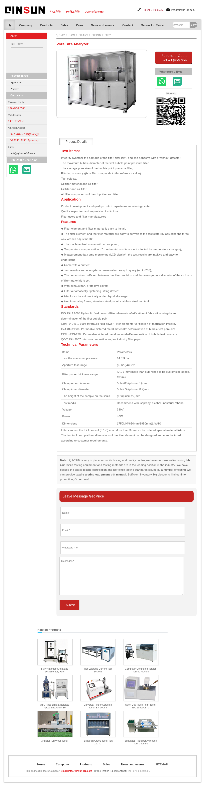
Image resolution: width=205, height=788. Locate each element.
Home (71, 34)
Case (79, 25)
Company (25, 25)
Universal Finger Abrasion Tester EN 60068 (98, 706)
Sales (64, 25)
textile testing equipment (80, 464)
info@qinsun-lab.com (183, 10)
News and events (102, 25)
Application (15, 82)
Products (46, 25)
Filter (108, 34)
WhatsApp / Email (171, 71)
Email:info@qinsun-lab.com (76, 771)
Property (14, 89)
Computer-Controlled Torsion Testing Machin (141, 670)
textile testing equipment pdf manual (100, 474)
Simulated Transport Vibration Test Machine (141, 742)
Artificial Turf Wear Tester (54, 740)
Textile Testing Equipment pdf (110, 771)
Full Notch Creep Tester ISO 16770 (98, 742)
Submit (70, 604)
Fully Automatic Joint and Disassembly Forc (54, 670)
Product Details (76, 141)
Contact (127, 25)
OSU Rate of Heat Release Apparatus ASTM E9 (54, 706)
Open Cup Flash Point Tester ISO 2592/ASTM (140, 706)
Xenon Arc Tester (152, 25)
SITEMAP (161, 764)
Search (193, 25)
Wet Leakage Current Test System (98, 670)
